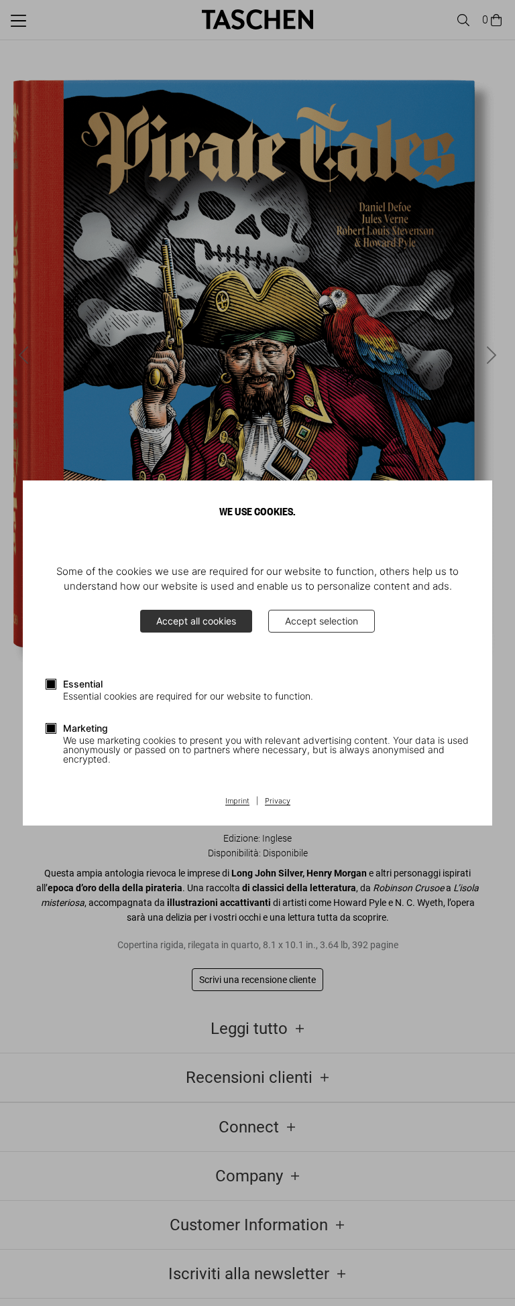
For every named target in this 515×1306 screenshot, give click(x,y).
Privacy (277, 801)
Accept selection (321, 621)
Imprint (237, 801)
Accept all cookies (196, 621)
